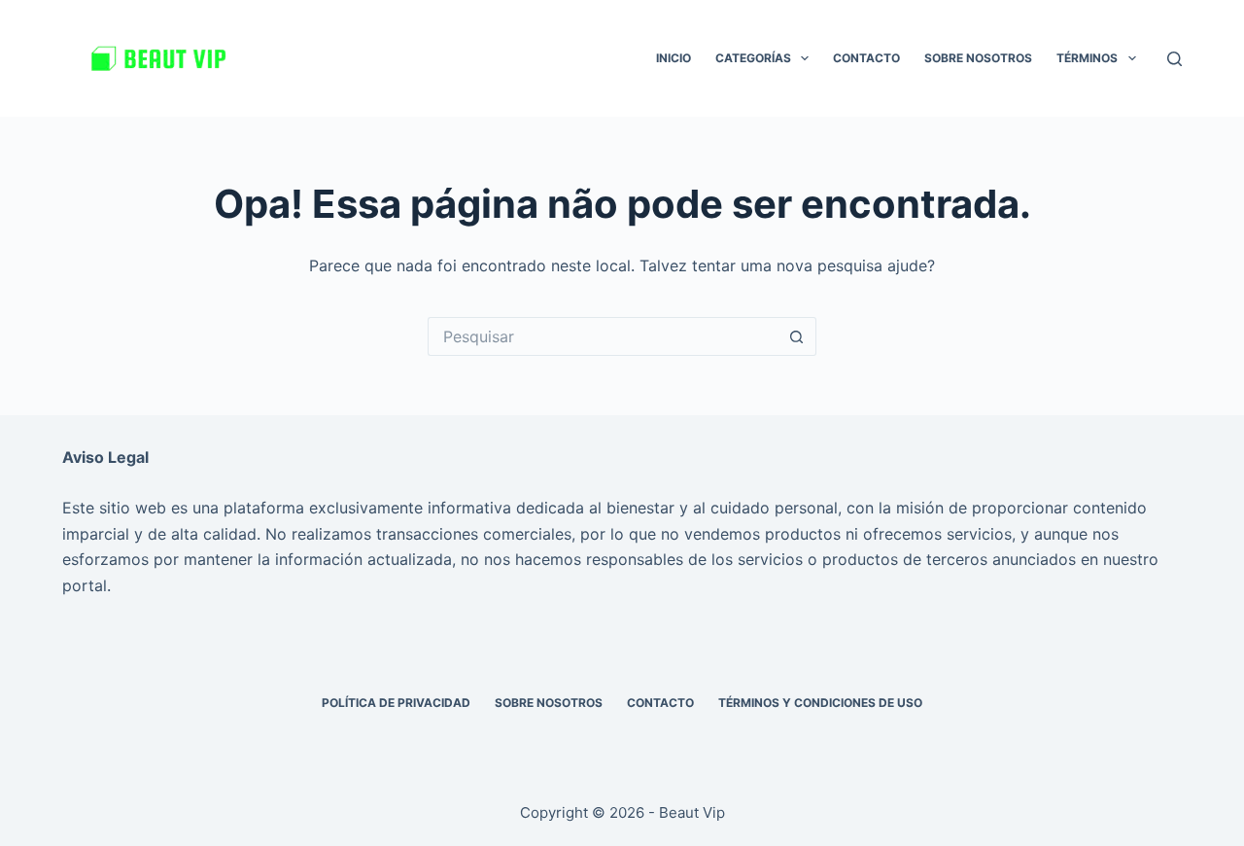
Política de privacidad (396, 702)
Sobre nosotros (978, 58)
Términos (1087, 58)
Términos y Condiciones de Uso (820, 702)
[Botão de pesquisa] (797, 336)
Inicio (673, 58)
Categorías (753, 58)
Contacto (866, 58)
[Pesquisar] (1174, 59)
